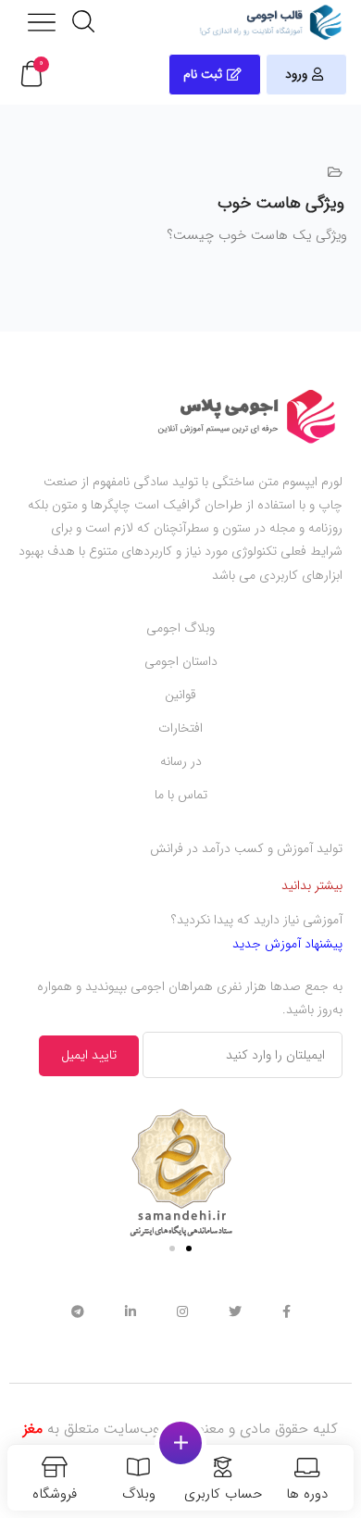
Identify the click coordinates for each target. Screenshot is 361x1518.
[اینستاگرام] (182, 1311)
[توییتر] (235, 1311)
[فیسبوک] (286, 1311)
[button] (31, 74)
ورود (296, 74)
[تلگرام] (78, 1311)
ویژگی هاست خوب (281, 203)
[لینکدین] (130, 1311)
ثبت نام (202, 74)
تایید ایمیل (89, 1055)
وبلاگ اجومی (180, 628)
